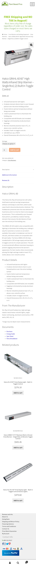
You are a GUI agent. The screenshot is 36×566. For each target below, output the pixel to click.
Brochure (9, 331)
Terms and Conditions (9, 526)
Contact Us (5, 529)
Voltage (4, 141)
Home (5, 34)
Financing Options (8, 524)
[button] (31, 45)
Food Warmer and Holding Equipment (19, 34)
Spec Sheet (10, 336)
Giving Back (5, 519)
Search (18, 563)
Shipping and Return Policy (10, 521)
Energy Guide (11, 334)
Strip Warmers (12, 160)
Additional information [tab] (9, 175)
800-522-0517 (7, 540)
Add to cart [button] (18, 393)
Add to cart (14, 150)
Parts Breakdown (12, 338)
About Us (5, 517)
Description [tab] (6, 169)
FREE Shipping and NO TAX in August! (18, 18)
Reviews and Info (7, 514)
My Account (5, 533)
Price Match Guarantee (9, 531)
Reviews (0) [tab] (5, 180)
